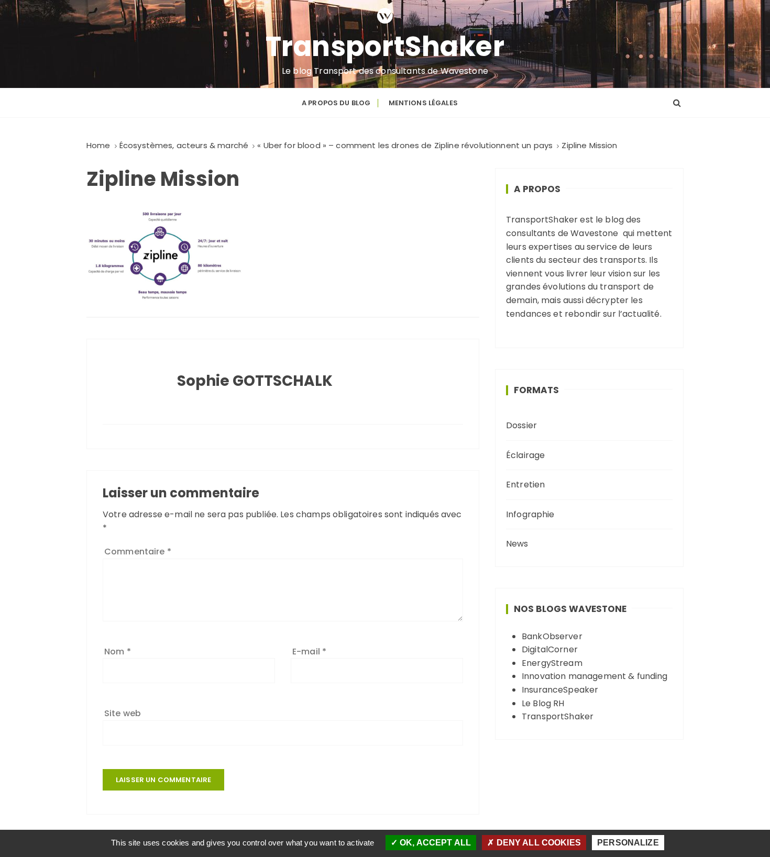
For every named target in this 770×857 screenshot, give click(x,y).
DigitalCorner (550, 649)
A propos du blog (336, 103)
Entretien (525, 484)
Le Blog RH (543, 703)
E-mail (309, 651)
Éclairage (525, 455)
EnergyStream (552, 663)
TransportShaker (385, 46)
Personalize (628, 842)
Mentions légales (423, 103)
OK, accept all (434, 842)
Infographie (530, 514)
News (517, 544)
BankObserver (552, 636)
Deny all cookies (537, 842)
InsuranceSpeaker (560, 690)
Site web (122, 713)
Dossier (521, 425)
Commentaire (137, 552)
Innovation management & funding (595, 676)
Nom (117, 651)
